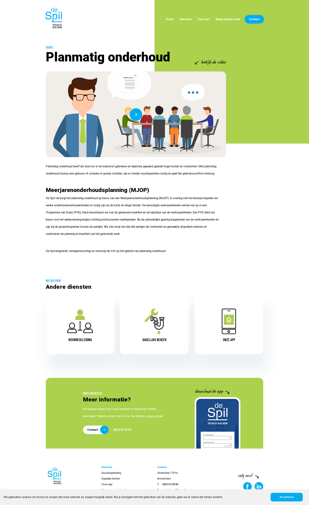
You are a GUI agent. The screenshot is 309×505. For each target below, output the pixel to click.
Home (170, 19)
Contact (254, 19)
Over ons (203, 19)
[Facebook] (246, 486)
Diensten (186, 19)
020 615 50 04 (122, 429)
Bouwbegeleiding (111, 472)
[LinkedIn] (257, 486)
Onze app (107, 484)
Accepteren (286, 497)
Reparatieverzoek (228, 19)
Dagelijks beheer (111, 478)
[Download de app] (217, 423)
